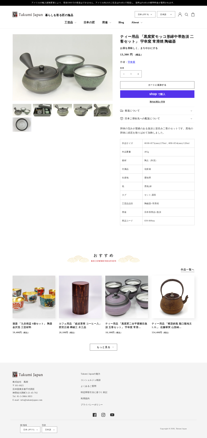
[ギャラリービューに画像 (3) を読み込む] (62, 110)
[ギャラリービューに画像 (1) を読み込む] (22, 110)
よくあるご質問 (88, 386)
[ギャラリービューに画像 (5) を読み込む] (103, 110)
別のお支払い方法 (157, 102)
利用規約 (85, 398)
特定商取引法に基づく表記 (94, 392)
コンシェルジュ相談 (91, 380)
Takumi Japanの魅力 (90, 374)
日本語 (163, 14)
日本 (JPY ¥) (143, 14)
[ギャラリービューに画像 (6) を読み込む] (22, 125)
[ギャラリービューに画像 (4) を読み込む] (82, 110)
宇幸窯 (131, 62)
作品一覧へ (187, 269)
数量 (122, 68)
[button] (70, 22)
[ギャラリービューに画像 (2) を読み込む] (42, 110)
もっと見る (103, 347)
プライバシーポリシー (92, 405)
